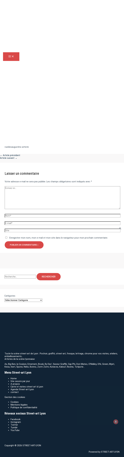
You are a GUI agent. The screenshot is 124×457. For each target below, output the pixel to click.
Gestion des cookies (15, 397)
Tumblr (14, 427)
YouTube (15, 430)
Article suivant (8, 158)
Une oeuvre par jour (20, 381)
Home (14, 378)
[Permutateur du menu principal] (11, 56)
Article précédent (10, 155)
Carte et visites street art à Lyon (27, 386)
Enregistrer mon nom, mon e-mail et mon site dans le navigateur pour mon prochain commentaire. (58, 237)
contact (15, 392)
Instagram (16, 422)
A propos (15, 384)
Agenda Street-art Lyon (22, 389)
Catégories (9, 295)
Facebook (15, 419)
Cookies (15, 402)
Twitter (14, 424)
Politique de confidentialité (24, 407)
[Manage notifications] (115, 421)
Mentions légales (19, 404)
